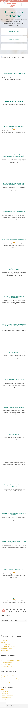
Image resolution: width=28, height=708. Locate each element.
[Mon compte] (23, 4)
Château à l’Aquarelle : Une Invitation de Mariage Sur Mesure (14, 297)
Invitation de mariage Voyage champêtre (14, 407)
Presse (3, 642)
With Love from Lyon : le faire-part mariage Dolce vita (14, 380)
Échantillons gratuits (6, 662)
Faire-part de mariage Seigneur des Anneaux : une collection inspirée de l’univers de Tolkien (14, 184)
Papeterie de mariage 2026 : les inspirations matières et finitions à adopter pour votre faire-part (14, 73)
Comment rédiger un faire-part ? (10, 682)
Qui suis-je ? (4, 640)
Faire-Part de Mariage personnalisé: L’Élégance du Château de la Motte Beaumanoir (14, 325)
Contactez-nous (5, 644)
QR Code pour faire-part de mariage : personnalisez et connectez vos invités (14, 101)
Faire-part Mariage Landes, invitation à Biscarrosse (14, 485)
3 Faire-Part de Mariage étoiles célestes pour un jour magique (14, 240)
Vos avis (3, 699)
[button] (2, 4)
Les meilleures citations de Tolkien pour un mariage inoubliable (14, 127)
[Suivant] (24, 610)
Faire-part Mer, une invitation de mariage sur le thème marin (14, 514)
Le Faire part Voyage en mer (14, 459)
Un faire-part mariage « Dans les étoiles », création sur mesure (14, 570)
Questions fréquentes (7, 666)
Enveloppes (4, 693)
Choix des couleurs (6, 664)
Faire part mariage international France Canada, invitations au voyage (14, 542)
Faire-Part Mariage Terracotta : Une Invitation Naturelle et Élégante (14, 268)
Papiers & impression (7, 695)
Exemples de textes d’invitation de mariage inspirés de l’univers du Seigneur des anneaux (14, 155)
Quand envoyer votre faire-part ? (10, 680)
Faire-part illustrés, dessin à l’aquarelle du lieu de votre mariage (14, 212)
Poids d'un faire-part (6, 691)
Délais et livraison (6, 697)
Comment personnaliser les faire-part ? (12, 660)
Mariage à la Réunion (14, 434)
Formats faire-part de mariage (9, 678)
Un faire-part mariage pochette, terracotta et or (14, 598)
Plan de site (4, 650)
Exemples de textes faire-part (9, 676)
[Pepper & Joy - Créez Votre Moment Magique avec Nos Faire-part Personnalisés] (12, 4)
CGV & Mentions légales (8, 646)
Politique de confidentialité (8, 648)
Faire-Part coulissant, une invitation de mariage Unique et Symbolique (14, 352)
